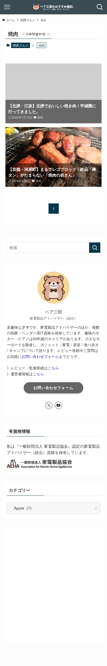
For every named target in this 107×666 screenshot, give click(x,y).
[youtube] (58, 405)
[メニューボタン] (7, 7)
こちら (53, 367)
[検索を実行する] (94, 247)
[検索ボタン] (100, 7)
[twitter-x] (49, 405)
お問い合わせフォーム (40, 356)
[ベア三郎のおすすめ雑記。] (53, 7)
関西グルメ (21, 45)
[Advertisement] (53, 584)
